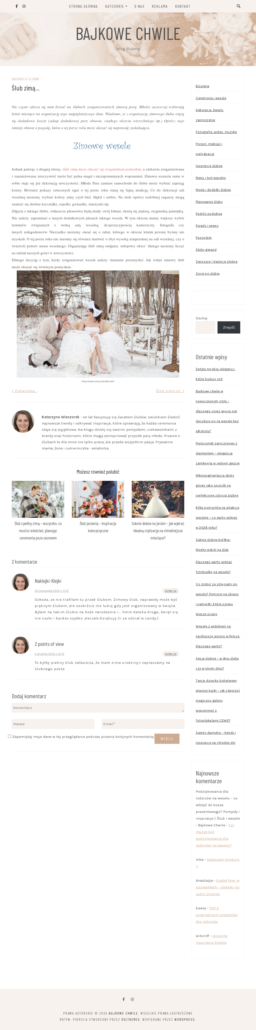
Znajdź (229, 327)
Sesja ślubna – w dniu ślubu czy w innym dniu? (217, 663)
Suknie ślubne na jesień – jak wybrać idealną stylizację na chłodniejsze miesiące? (158, 530)
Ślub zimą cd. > (170, 391)
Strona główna (83, 6)
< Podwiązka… (24, 391)
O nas (139, 6)
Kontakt (183, 6)
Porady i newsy (207, 226)
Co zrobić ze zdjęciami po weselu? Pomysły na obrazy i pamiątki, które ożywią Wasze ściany (217, 599)
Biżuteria (203, 86)
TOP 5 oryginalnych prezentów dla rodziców (217, 915)
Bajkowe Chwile (128, 32)
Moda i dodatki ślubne (213, 190)
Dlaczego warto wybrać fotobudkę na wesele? (214, 567)
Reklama (160, 6)
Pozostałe (204, 238)
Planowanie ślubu (209, 202)
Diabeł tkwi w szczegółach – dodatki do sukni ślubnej (218, 887)
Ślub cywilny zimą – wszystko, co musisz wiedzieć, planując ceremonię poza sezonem (38, 530)
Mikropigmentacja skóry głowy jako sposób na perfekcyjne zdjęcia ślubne (217, 485)
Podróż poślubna (209, 214)
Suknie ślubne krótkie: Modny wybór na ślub (213, 545)
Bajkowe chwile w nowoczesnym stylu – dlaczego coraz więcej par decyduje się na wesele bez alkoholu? (217, 411)
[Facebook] (123, 999)
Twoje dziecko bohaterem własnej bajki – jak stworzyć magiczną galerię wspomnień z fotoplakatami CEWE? (218, 700)
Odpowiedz (171, 590)
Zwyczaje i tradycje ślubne (217, 261)
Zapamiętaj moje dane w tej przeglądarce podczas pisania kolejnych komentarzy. (83, 736)
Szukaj (202, 318)
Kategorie (114, 6)
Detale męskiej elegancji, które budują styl (215, 374)
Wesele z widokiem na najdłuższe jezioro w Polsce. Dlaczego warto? (218, 636)
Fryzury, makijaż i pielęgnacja (209, 149)
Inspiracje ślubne (26, 79)
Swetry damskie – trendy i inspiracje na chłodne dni (216, 738)
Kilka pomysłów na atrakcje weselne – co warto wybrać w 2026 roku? (217, 517)
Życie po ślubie (208, 273)
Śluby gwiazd (206, 250)
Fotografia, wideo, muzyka (216, 132)
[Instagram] (132, 999)
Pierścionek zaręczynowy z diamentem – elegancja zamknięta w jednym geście (218, 453)
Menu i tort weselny (211, 178)
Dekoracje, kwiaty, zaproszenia (210, 115)
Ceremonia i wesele (211, 98)
